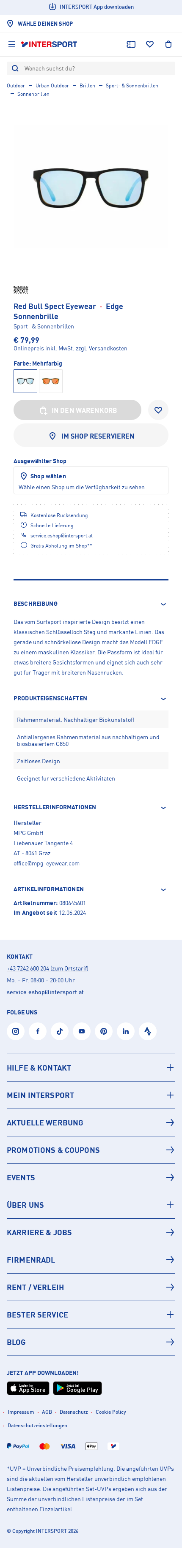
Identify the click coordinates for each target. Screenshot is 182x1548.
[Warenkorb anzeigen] (168, 44)
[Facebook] (38, 1031)
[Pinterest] (104, 1031)
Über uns (25, 1204)
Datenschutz (74, 1412)
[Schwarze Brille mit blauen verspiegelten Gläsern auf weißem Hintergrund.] (91, 187)
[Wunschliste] (150, 44)
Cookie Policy (111, 1412)
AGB (47, 1412)
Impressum (21, 1412)
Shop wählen (48, 476)
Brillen (87, 85)
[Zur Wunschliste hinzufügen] (158, 410)
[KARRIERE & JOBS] (91, 1232)
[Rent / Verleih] (91, 1287)
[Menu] (12, 44)
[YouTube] (82, 1031)
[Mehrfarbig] (51, 381)
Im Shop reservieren (98, 436)
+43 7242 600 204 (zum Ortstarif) (47, 968)
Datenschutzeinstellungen (37, 1425)
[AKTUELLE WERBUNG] (91, 1122)
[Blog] (91, 1342)
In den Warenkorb (85, 410)
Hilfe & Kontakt (39, 1067)
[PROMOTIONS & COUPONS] (91, 1149)
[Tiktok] (60, 1031)
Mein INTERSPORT (40, 1095)
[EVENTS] (91, 1177)
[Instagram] (16, 1031)
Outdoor (16, 85)
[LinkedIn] (126, 1031)
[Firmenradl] (91, 1259)
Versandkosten (108, 348)
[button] (91, 604)
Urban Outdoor (52, 85)
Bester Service (37, 1314)
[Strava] (148, 1031)
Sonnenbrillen (33, 94)
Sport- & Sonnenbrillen (132, 85)
